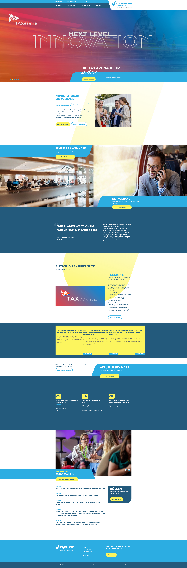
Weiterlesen (88, 353)
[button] (98, 1)
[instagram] (85, 555)
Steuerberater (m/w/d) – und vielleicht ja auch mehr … (77, 495)
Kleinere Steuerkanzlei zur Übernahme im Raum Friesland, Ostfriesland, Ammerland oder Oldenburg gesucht (78, 523)
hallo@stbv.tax (89, 551)
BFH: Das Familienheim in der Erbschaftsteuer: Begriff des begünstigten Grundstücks (98, 333)
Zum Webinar (85, 415)
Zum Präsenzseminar (61, 415)
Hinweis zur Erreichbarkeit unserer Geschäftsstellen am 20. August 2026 (72, 332)
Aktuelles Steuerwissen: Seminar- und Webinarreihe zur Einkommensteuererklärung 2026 (126, 333)
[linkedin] (87, 555)
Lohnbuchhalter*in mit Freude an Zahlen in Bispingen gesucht (80, 489)
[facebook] (83, 555)
